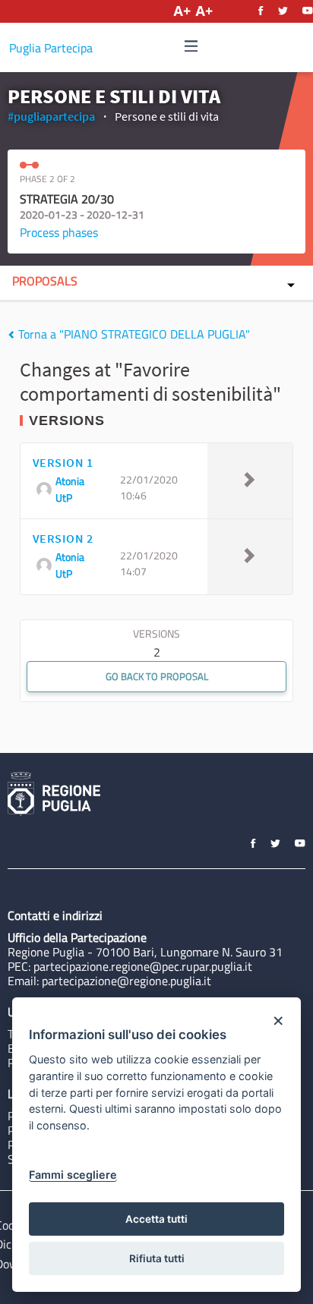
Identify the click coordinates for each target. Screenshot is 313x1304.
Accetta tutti (156, 1219)
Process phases (59, 232)
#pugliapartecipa (51, 116)
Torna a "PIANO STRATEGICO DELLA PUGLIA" (132, 334)
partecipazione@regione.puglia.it (126, 981)
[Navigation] (191, 47)
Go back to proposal (157, 676)
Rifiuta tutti (157, 1258)
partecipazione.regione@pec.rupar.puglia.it (142, 966)
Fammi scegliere (73, 1174)
